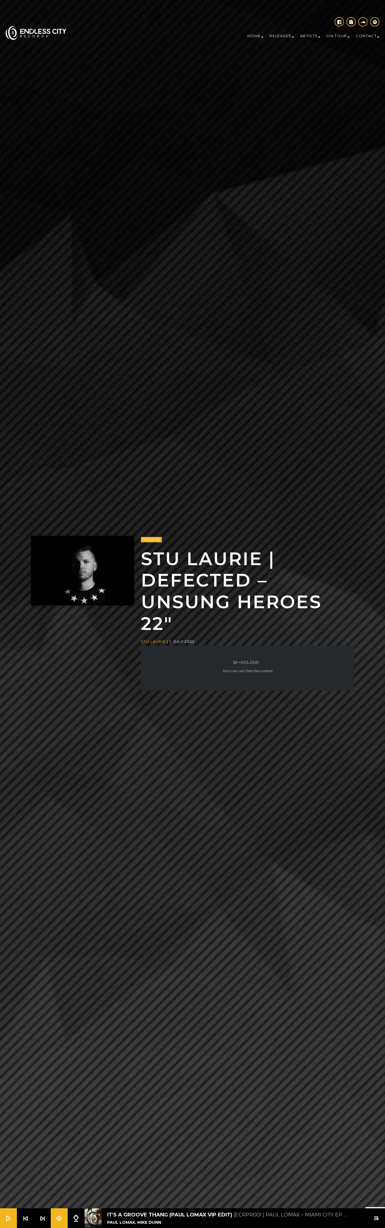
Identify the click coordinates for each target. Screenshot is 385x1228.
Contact (366, 36)
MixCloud (151, 543)
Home (254, 36)
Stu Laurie (153, 645)
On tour (336, 36)
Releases (280, 36)
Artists (309, 36)
